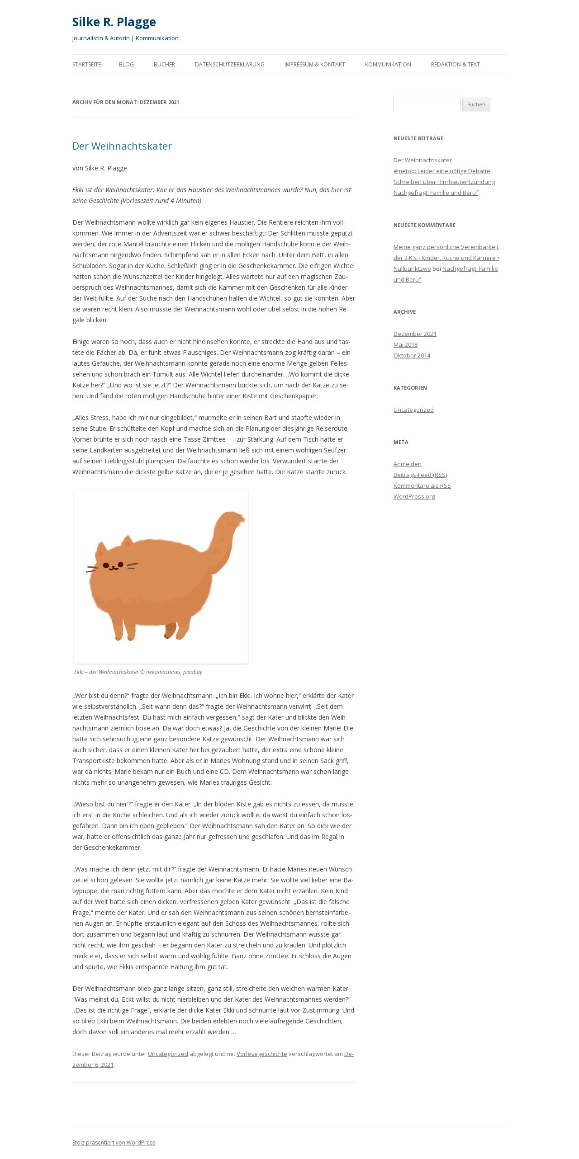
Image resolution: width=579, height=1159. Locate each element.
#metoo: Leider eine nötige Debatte (442, 171)
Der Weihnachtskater (122, 145)
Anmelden (408, 464)
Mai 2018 (406, 344)
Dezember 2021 (415, 334)
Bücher (164, 64)
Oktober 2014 (412, 355)
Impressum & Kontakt (315, 64)
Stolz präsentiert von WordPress (113, 1142)
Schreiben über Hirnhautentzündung (444, 182)
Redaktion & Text (455, 64)
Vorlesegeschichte (262, 1054)
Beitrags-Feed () (420, 475)
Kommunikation (388, 64)
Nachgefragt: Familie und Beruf (436, 192)
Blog (126, 64)
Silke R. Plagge (114, 22)
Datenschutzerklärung (230, 64)
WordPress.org (414, 496)
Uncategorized (168, 1054)
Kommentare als (422, 485)
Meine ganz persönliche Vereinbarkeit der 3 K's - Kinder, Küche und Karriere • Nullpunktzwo (446, 258)
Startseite (86, 64)
